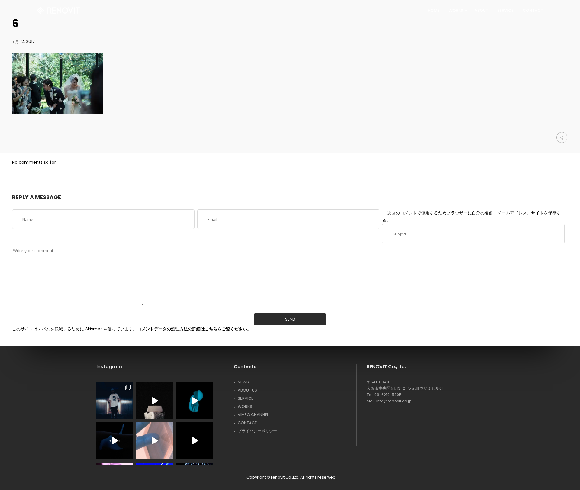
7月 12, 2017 (23, 41)
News (243, 382)
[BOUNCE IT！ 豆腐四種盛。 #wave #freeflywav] (154, 400)
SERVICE (245, 398)
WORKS (245, 406)
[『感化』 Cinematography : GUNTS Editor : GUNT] (194, 440)
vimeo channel (253, 414)
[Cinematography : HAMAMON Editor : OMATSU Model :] (154, 440)
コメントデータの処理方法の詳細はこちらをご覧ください (192, 329)
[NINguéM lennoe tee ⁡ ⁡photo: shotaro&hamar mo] (114, 400)
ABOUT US (247, 390)
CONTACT (247, 423)
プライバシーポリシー (257, 431)
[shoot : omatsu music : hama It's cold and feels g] (114, 440)
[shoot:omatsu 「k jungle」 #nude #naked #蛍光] (194, 400)
